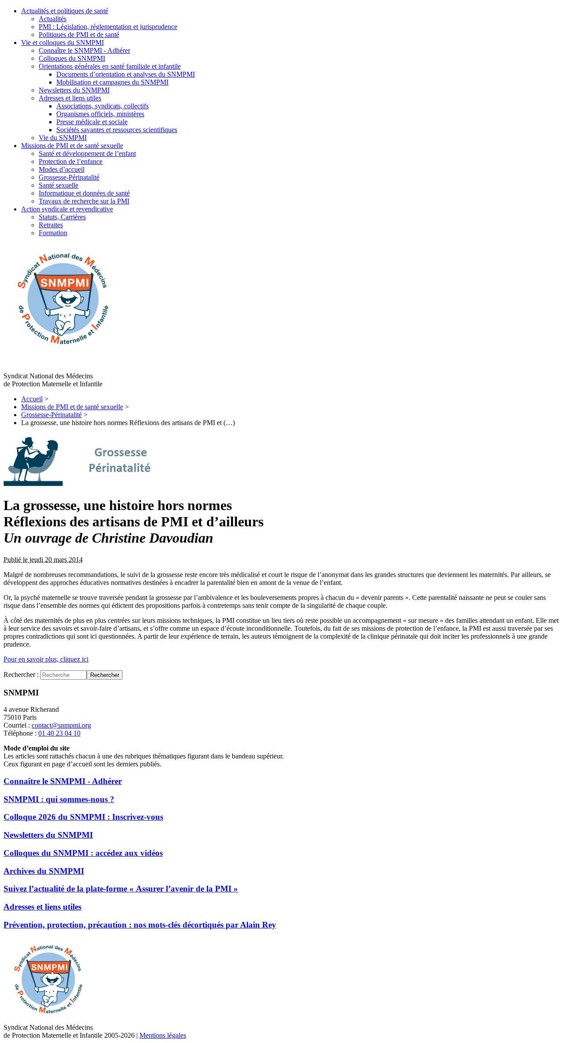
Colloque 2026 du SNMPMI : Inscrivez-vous (83, 816)
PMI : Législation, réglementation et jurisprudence (108, 26)
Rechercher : (21, 674)
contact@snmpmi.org (61, 725)
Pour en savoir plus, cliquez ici (46, 659)
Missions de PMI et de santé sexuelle (72, 145)
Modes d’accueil (61, 169)
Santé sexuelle (58, 185)
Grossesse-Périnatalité (69, 177)
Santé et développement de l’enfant (87, 153)
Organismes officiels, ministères (100, 114)
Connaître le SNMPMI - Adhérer (84, 50)
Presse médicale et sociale (92, 122)
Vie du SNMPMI (63, 137)
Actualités (52, 18)
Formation (53, 233)
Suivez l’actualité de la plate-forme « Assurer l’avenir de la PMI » (121, 888)
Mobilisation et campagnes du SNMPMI (112, 82)
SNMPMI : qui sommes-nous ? (59, 799)
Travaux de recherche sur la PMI (84, 201)
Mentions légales (162, 1035)
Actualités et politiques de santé (64, 11)
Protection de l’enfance (70, 161)
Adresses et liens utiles (70, 98)
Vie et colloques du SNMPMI (62, 42)
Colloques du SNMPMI (72, 58)
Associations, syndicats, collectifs (102, 106)
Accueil (32, 399)
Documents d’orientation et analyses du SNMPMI (125, 74)
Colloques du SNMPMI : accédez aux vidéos (83, 853)
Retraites (51, 225)
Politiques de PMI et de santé (79, 34)
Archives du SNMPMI (44, 871)
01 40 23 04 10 (59, 733)
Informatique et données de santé (84, 193)
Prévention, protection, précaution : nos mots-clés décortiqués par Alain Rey (140, 924)
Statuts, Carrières (62, 217)
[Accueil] (62, 353)
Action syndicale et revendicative (67, 209)
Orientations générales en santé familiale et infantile (110, 66)
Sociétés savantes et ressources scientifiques (116, 129)
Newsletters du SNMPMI (74, 90)
